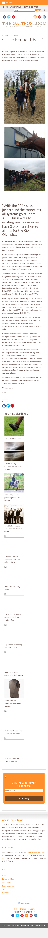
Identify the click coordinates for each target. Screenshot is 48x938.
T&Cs (4, 889)
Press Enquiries (8, 886)
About (25, 7)
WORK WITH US (15, 7)
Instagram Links (8, 879)
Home (5, 7)
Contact (34, 7)
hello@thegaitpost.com (36, 852)
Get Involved (7, 882)
